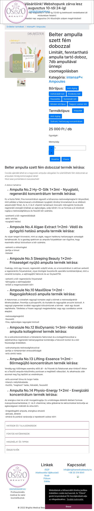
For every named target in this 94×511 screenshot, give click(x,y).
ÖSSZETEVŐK (12, 450)
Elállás (47, 481)
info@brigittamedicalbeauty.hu (78, 469)
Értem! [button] (68, 507)
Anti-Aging (72, 88)
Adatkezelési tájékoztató (47, 472)
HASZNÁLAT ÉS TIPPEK (17, 442)
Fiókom (47, 478)
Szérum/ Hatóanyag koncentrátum (66, 121)
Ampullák (78, 110)
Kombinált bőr (70, 99)
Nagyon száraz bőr (78, 104)
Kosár (47, 475)
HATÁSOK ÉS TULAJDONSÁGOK (21, 425)
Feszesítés (55, 99)
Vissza (66, 159)
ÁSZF (47, 469)
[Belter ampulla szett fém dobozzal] (25, 55)
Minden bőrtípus (58, 104)
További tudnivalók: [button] (75, 499)
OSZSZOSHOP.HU (39, 11)
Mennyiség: (54, 142)
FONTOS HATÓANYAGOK (18, 434)
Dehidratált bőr (57, 94)
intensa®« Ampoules (36, 26)
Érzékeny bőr (74, 94)
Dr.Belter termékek (15, 26)
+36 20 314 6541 (76, 472)
